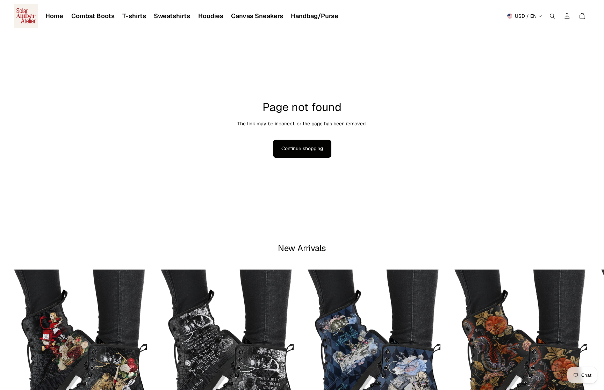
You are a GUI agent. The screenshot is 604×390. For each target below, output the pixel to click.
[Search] (552, 16)
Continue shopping (302, 148)
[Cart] (582, 16)
